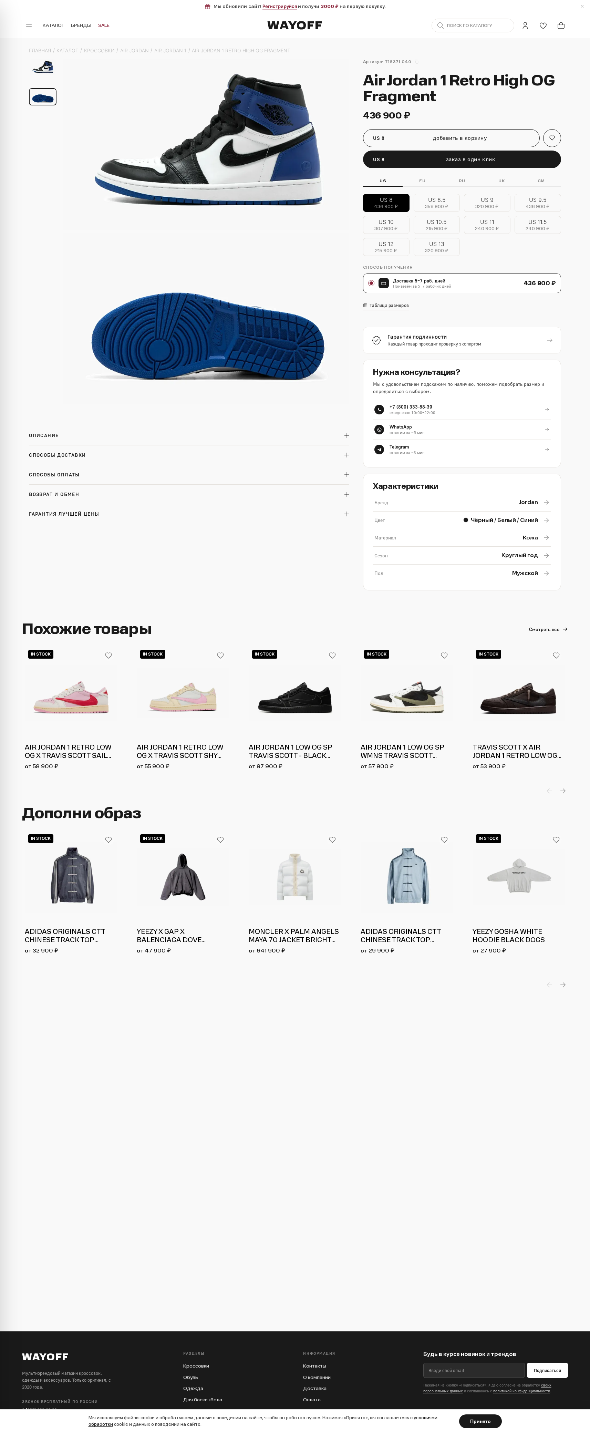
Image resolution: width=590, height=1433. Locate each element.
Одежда (193, 1388)
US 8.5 (437, 203)
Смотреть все (544, 629)
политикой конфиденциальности (521, 1391)
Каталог (53, 25)
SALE (104, 25)
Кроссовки (99, 50)
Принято (480, 1421)
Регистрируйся (279, 6)
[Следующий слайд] (563, 791)
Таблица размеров (389, 305)
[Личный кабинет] (525, 25)
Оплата (312, 1399)
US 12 (386, 247)
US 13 (437, 247)
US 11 (487, 225)
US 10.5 (437, 225)
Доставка (315, 1388)
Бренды (81, 25)
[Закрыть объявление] (582, 6)
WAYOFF (294, 25)
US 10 (386, 225)
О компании (317, 1377)
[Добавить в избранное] (108, 655)
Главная (40, 50)
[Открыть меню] (29, 25)
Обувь (190, 1377)
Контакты (314, 1366)
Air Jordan (134, 50)
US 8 (386, 203)
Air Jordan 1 (170, 50)
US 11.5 (538, 225)
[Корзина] (561, 25)
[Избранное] (543, 25)
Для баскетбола (202, 1399)
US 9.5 (538, 203)
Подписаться (547, 1370)
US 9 (487, 203)
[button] (552, 138)
